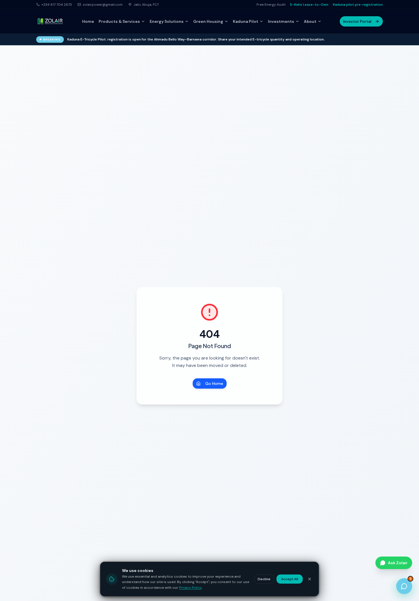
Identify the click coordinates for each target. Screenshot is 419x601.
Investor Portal (357, 21)
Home (88, 21)
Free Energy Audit (271, 4)
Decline (264, 579)
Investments (281, 21)
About (310, 21)
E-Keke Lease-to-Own (309, 4)
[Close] (309, 579)
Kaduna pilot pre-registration (358, 4)
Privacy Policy (190, 587)
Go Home (214, 383)
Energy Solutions (167, 21)
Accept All (289, 579)
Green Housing (208, 21)
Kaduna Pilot (245, 21)
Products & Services (119, 21)
